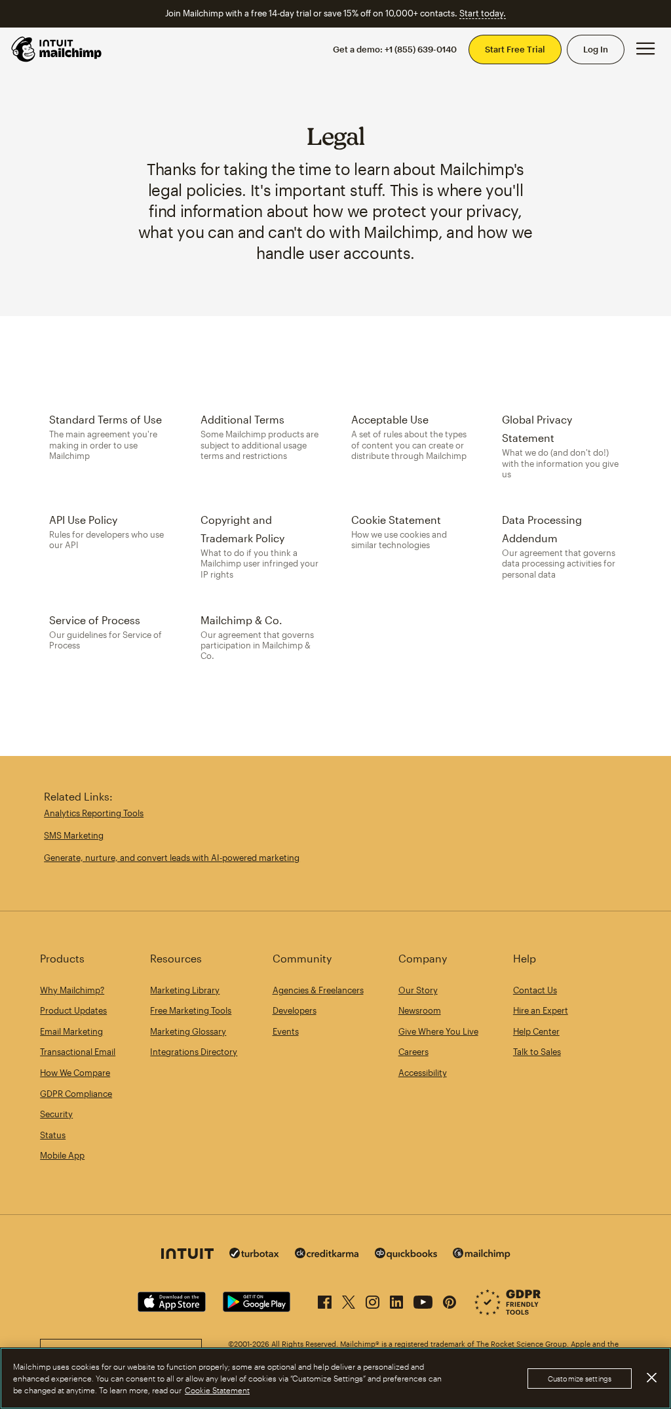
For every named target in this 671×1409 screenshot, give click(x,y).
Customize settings (579, 1378)
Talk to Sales (537, 1051)
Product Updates (73, 1010)
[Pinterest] (449, 1299)
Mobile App (62, 1155)
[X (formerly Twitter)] (348, 1299)
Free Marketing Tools (190, 1010)
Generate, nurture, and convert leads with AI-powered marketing (171, 857)
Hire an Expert (540, 1010)
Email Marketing (71, 1031)
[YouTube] (423, 1299)
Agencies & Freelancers (318, 990)
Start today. (482, 13)
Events (286, 1031)
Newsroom (419, 1010)
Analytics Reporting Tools (94, 813)
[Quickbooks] (406, 1255)
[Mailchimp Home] (57, 49)
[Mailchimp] (481, 1255)
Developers (294, 1010)
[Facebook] (325, 1299)
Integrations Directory (193, 1051)
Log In (595, 49)
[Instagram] (372, 1299)
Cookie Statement (217, 1390)
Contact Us (535, 990)
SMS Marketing (74, 835)
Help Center (536, 1031)
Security (56, 1114)
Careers (413, 1051)
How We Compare (75, 1072)
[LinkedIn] (396, 1299)
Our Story (418, 990)
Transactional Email (77, 1051)
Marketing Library (185, 990)
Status (53, 1135)
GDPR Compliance (76, 1093)
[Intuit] (187, 1255)
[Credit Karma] (327, 1254)
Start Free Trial (515, 49)
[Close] (651, 1377)
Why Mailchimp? (72, 990)
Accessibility (422, 1072)
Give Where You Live (438, 1031)
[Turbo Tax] (254, 1254)
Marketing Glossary (188, 1031)
